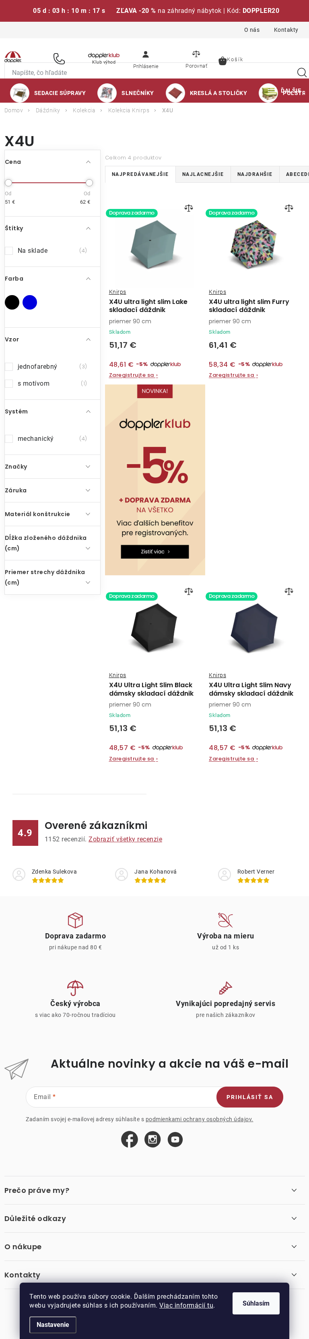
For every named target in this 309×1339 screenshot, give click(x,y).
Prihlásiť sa (250, 1097)
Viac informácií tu (186, 1305)
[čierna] (12, 302)
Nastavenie (53, 1325)
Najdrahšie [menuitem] (255, 174)
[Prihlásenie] (145, 58)
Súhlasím (256, 1303)
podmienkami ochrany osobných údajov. (199, 1119)
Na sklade (51, 250)
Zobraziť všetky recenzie (125, 839)
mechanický (51, 438)
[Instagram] (152, 1140)
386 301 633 (60, 59)
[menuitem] (48, 93)
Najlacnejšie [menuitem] (203, 174)
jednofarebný (51, 366)
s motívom (51, 383)
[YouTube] (175, 1140)
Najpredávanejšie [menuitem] (140, 174)
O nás (252, 30)
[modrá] (30, 302)
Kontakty (286, 30)
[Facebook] (129, 1140)
